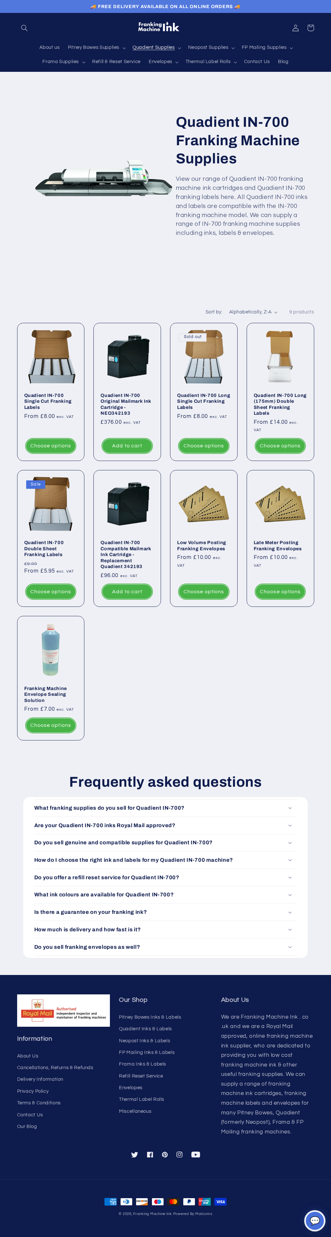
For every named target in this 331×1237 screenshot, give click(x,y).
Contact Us (30, 1114)
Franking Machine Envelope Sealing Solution (45, 694)
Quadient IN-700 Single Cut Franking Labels (48, 401)
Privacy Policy (33, 1091)
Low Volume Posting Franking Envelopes (201, 545)
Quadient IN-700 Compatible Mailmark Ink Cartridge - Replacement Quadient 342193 (126, 554)
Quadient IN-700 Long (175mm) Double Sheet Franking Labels (280, 404)
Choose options (50, 445)
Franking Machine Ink (152, 1214)
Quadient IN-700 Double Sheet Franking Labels (44, 548)
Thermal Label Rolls (141, 1099)
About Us (27, 1056)
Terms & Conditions (39, 1102)
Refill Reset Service (141, 1076)
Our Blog (27, 1126)
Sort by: (214, 312)
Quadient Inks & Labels (145, 1028)
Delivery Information (40, 1079)
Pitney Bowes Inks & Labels (150, 1017)
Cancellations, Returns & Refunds (55, 1067)
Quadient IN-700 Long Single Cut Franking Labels (203, 401)
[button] (24, 27)
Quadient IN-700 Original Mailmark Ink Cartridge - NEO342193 (126, 404)
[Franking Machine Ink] (165, 28)
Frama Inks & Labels (142, 1064)
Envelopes (131, 1087)
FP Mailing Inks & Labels (147, 1052)
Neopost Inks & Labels (144, 1040)
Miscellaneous (135, 1111)
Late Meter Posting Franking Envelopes (278, 545)
